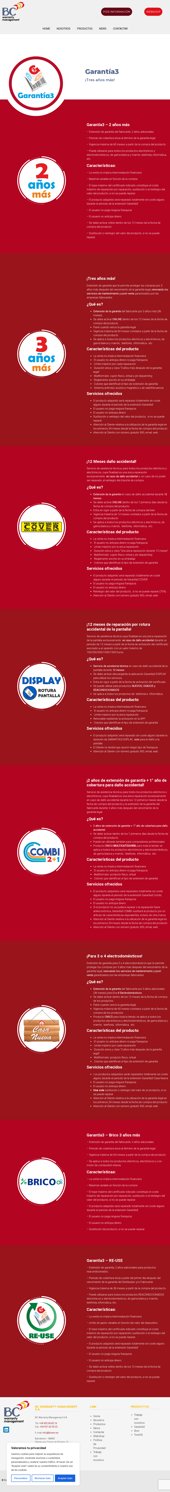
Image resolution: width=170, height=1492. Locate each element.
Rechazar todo (43, 1478)
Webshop (98, 1436)
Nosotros (63, 28)
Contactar (120, 28)
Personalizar (21, 1478)
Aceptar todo (65, 1478)
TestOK (138, 1434)
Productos (84, 28)
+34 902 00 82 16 (48, 1423)
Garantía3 (139, 1426)
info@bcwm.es (50, 1432)
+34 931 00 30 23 (49, 1426)
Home (46, 28)
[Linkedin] (6, 1430)
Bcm (136, 1430)
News (102, 28)
